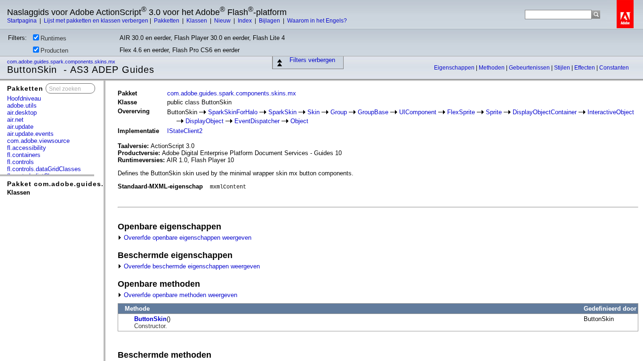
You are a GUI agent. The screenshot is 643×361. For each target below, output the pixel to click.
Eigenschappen (455, 67)
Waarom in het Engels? (317, 20)
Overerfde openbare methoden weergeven (179, 294)
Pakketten (167, 20)
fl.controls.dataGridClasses (44, 169)
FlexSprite (461, 112)
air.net (15, 119)
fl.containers (23, 154)
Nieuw (223, 20)
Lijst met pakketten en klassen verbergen (96, 20)
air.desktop (22, 112)
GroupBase (373, 112)
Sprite (494, 112)
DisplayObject (204, 121)
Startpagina (22, 20)
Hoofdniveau (24, 98)
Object (299, 121)
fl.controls (20, 161)
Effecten (585, 67)
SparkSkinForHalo (232, 112)
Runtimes (53, 38)
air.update (20, 126)
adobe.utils (22, 105)
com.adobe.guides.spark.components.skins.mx (62, 61)
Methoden (492, 67)
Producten (54, 50)
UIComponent (417, 112)
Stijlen (562, 67)
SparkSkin (282, 112)
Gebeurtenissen (530, 67)
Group (338, 112)
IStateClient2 (184, 130)
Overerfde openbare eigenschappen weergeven (186, 237)
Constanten (614, 67)
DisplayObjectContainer (545, 112)
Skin (313, 112)
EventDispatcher (257, 121)
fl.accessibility (26, 147)
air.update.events (30, 133)
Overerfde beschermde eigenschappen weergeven (191, 266)
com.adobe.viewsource (38, 140)
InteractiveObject (610, 112)
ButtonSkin (150, 318)
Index (245, 20)
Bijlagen (270, 20)
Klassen (197, 20)
